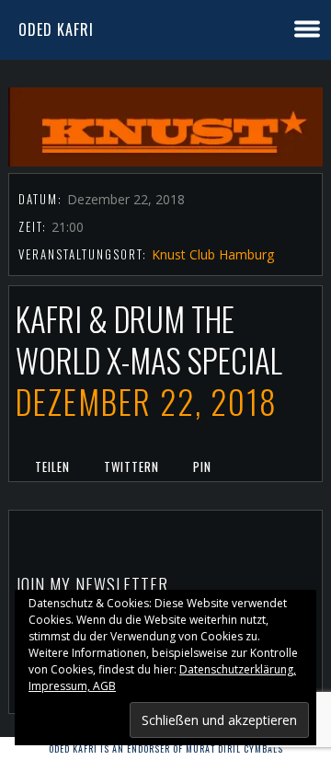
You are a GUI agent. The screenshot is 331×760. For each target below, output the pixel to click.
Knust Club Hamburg (213, 254)
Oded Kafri (56, 29)
